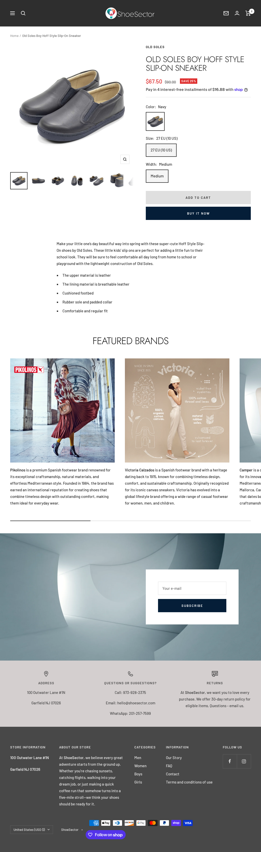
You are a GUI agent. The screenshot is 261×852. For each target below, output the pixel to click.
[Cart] (248, 13)
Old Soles (155, 47)
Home (14, 36)
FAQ (169, 765)
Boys (138, 774)
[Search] (23, 13)
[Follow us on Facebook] (230, 761)
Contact (172, 774)
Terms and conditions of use (189, 782)
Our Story (174, 757)
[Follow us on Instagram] (244, 761)
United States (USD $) (29, 830)
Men (137, 757)
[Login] (237, 13)
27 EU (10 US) (161, 150)
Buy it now (198, 213)
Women (140, 765)
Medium (157, 176)
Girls (138, 782)
